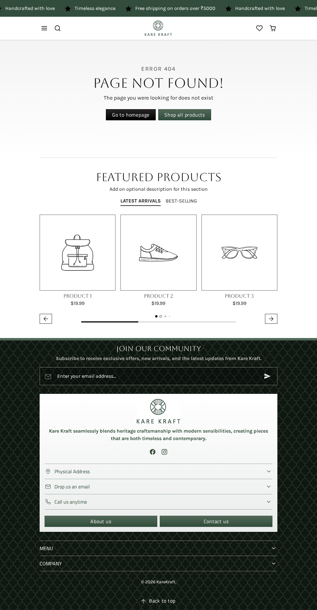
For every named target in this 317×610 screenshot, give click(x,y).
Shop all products (184, 114)
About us (100, 521)
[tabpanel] (158, 270)
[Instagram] (164, 451)
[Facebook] (152, 451)
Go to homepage (131, 114)
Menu (46, 548)
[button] (44, 28)
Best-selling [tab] (181, 201)
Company (51, 563)
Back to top (162, 600)
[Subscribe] (267, 376)
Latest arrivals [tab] (140, 201)
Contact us (216, 521)
